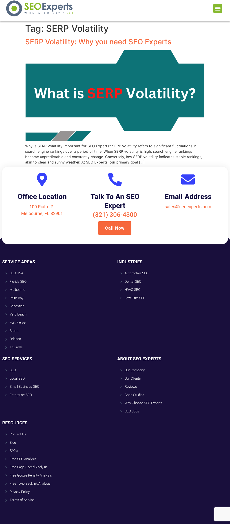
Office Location (42, 196)
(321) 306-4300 (115, 214)
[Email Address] (188, 179)
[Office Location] (42, 179)
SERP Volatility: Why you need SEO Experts (98, 41)
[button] (217, 8)
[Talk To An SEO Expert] (115, 179)
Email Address (188, 196)
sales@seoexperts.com (188, 206)
